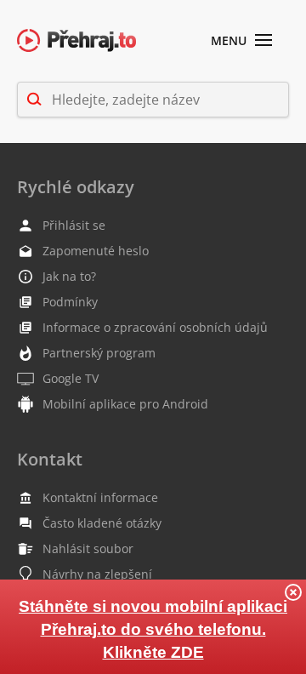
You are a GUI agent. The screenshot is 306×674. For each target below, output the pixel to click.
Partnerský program (99, 353)
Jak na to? (69, 276)
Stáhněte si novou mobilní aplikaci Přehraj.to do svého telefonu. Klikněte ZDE (153, 629)
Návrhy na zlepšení (97, 574)
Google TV (70, 378)
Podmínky (70, 302)
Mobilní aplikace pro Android (125, 404)
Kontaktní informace (100, 497)
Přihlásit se (73, 225)
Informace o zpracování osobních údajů (155, 327)
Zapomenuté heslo (95, 251)
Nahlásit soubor (87, 548)
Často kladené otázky (102, 523)
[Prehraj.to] (76, 41)
